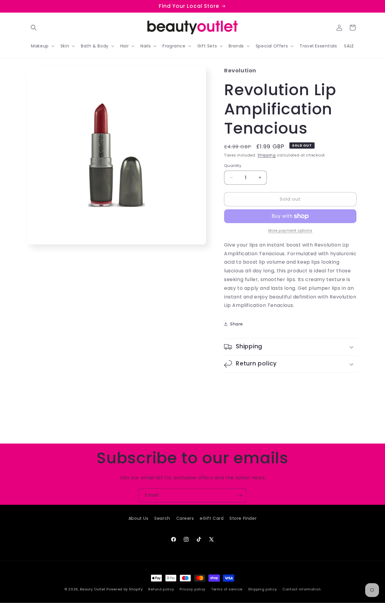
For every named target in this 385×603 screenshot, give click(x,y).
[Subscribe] (239, 495)
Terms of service (226, 588)
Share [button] (236, 324)
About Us (138, 518)
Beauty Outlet (92, 589)
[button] (33, 27)
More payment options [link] (290, 230)
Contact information (301, 588)
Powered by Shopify (124, 589)
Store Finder (243, 518)
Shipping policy (262, 588)
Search (162, 518)
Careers (185, 518)
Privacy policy (192, 588)
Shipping (266, 155)
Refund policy (161, 588)
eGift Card (211, 518)
